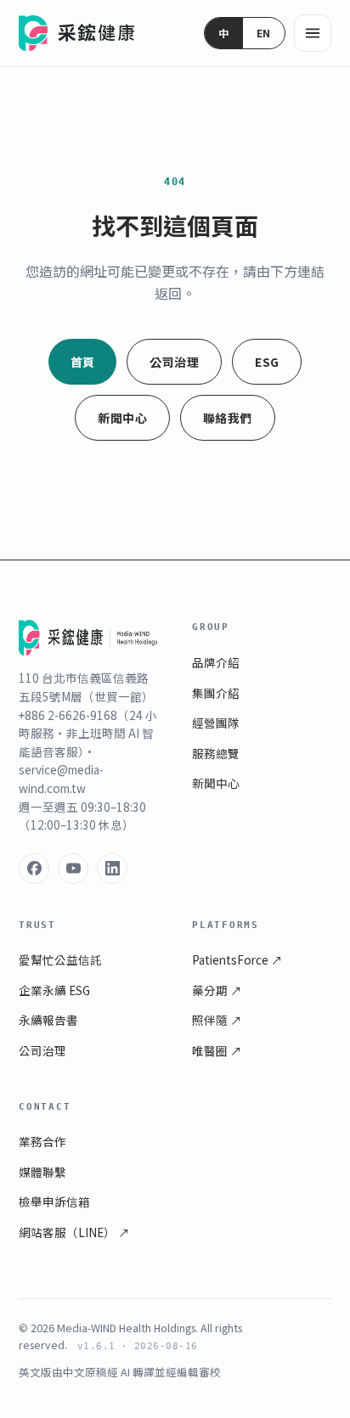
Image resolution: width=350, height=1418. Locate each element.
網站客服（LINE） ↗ (74, 1232)
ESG (267, 361)
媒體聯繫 (42, 1171)
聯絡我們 (227, 417)
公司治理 (174, 361)
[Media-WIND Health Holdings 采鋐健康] (78, 33)
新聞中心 (122, 417)
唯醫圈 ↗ (217, 1050)
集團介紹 (216, 692)
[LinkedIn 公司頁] (112, 868)
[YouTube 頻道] (73, 868)
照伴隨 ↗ (217, 1019)
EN (264, 32)
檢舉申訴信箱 (54, 1201)
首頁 (83, 361)
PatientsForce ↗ (237, 959)
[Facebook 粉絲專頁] (34, 868)
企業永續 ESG (54, 990)
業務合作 (42, 1141)
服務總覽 (216, 753)
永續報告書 (48, 1019)
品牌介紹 (216, 662)
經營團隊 (216, 722)
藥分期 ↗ (217, 990)
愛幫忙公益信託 (60, 959)
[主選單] (312, 33)
